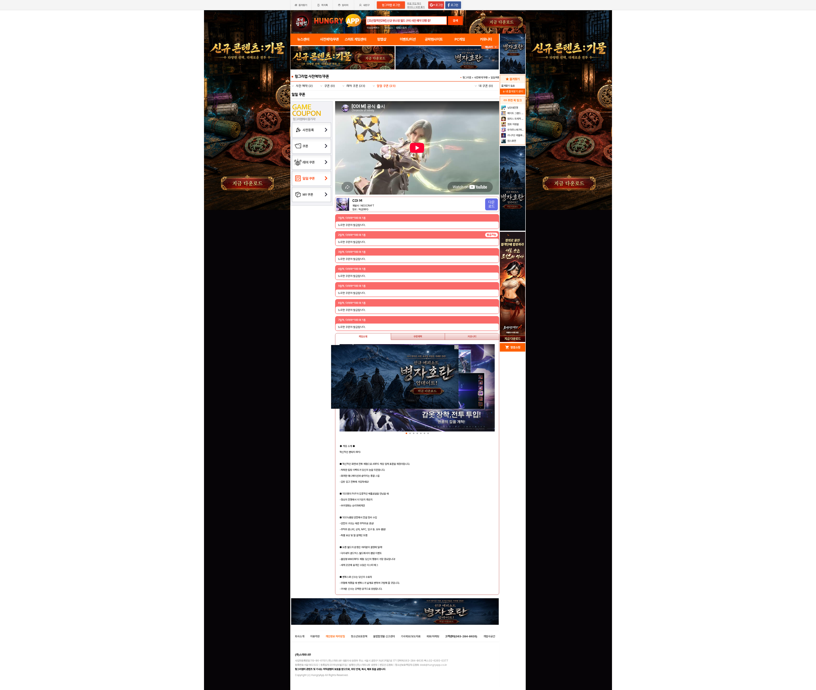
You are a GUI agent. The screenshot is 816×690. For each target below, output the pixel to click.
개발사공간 (489, 636)
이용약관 (315, 636)
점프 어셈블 (513, 124)
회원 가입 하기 (414, 3)
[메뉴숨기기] (490, 47)
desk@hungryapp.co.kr (433, 664)
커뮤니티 (472, 336)
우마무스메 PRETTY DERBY (516, 129)
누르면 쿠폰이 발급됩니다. (352, 225)
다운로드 (491, 204)
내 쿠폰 (486, 86)
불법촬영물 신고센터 (384, 636)
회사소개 (299, 636)
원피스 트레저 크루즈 (516, 118)
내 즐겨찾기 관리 (512, 91)
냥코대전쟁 (512, 107)
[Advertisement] (342, 81)
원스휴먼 (511, 140)
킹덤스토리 (401, 27)
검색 (455, 20)
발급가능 (491, 234)
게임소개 (363, 336)
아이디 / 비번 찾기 (416, 7)
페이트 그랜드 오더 (516, 113)
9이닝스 (389, 27)
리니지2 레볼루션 (515, 135)
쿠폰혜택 (418, 336)
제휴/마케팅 (432, 636)
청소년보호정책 (359, 636)
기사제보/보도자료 (411, 636)
